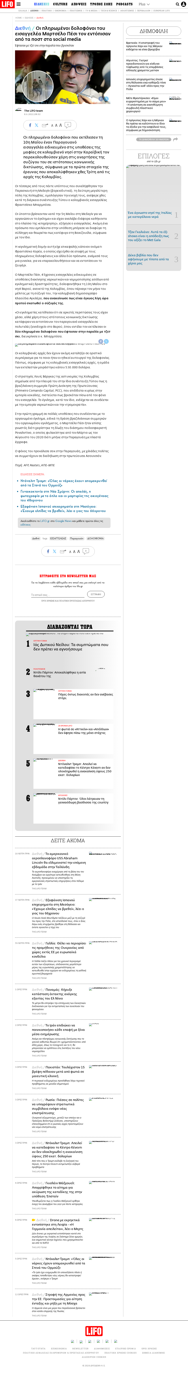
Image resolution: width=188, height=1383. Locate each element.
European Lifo (161, 10)
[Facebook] (100, 98)
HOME (18, 18)
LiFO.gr (45, 521)
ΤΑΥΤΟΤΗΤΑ (38, 1348)
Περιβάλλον (143, 10)
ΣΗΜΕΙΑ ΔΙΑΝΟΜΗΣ (153, 1352)
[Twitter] (106, 98)
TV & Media (91, 10)
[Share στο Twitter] (106, 341)
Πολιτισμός (76, 10)
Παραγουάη (76, 538)
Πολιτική (46, 10)
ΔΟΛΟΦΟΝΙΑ (95, 538)
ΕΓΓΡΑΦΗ (96, 594)
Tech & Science (109, 10)
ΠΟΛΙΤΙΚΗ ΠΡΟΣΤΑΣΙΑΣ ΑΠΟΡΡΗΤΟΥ (77, 600)
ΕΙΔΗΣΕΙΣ (29, 18)
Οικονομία (60, 10)
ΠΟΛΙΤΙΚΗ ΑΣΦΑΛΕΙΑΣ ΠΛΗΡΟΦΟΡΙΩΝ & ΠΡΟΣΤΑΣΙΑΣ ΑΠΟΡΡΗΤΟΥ (61, 1352)
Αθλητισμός (127, 10)
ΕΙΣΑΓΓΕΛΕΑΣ (58, 538)
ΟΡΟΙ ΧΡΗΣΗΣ (48, 600)
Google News (63, 521)
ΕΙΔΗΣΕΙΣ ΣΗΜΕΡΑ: (33, 474)
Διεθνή (34, 10)
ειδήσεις (25, 524)
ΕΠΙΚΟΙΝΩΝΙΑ (59, 1348)
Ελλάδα (23, 10)
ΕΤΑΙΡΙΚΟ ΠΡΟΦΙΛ (125, 1348)
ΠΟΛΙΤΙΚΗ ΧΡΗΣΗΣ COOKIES (120, 1352)
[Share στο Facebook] (100, 341)
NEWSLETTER (80, 1348)
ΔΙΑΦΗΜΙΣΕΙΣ (102, 1348)
